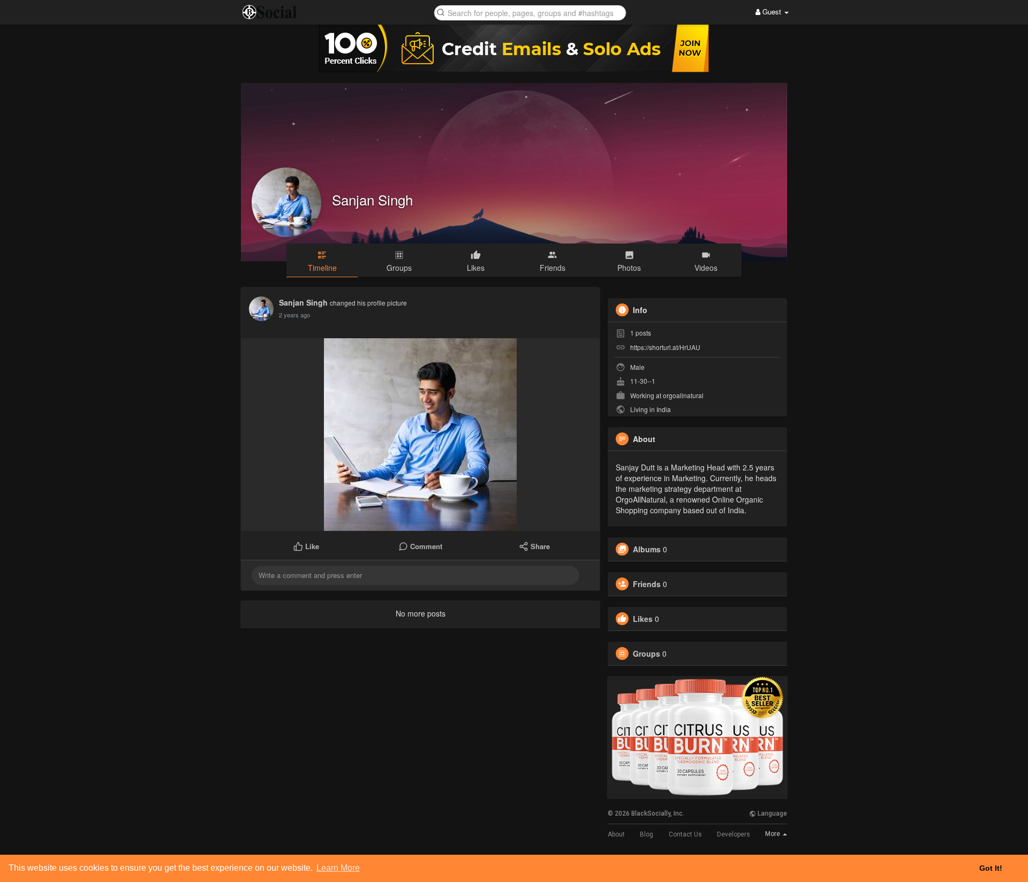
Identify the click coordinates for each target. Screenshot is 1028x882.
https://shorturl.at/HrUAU (665, 347)
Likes (643, 618)
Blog (646, 834)
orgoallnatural (683, 395)
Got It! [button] (990, 868)
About (616, 834)
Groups (646, 653)
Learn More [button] (338, 867)
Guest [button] (771, 11)
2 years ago (294, 314)
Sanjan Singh (372, 199)
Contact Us (685, 834)
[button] (530, 12)
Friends (647, 584)
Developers (733, 834)
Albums (647, 549)
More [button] (773, 834)
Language (771, 813)
